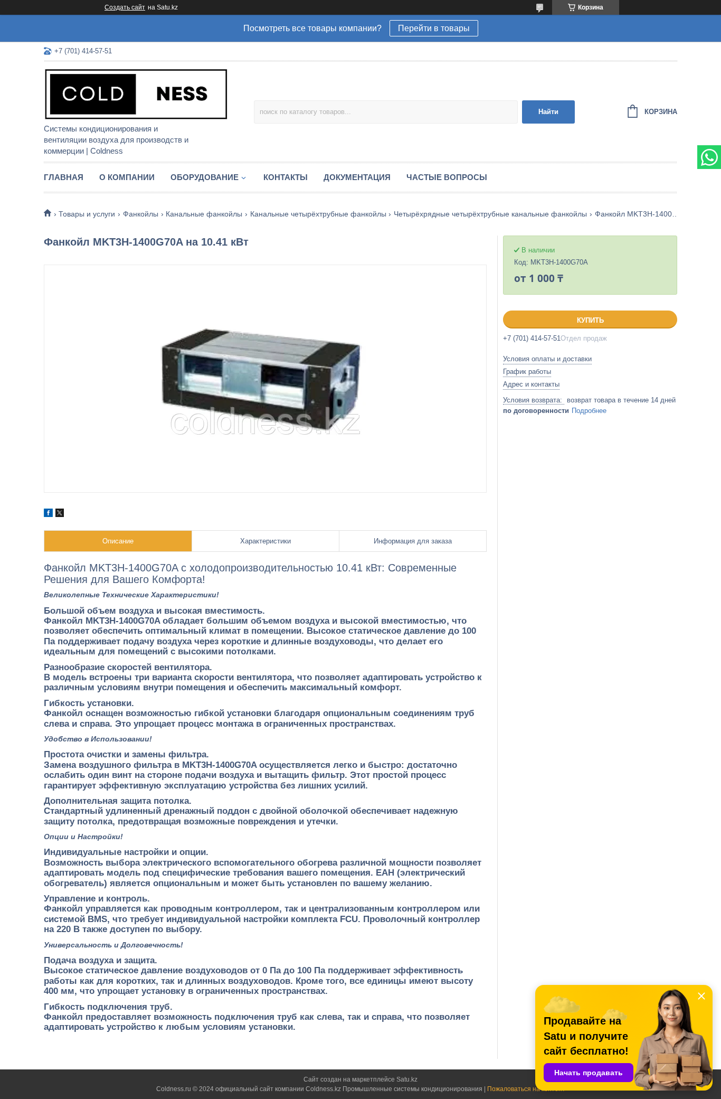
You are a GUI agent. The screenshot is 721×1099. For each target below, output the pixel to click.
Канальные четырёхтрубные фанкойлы (318, 214)
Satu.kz (407, 1079)
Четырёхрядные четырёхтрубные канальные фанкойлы (490, 214)
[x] (59, 514)
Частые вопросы (446, 177)
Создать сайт (125, 7)
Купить (590, 320)
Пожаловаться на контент (526, 1089)
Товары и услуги (87, 214)
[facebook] (48, 514)
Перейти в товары (434, 28)
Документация (357, 177)
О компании (127, 177)
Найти (548, 112)
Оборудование (204, 177)
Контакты (285, 177)
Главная (63, 177)
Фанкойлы (140, 214)
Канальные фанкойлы (204, 214)
